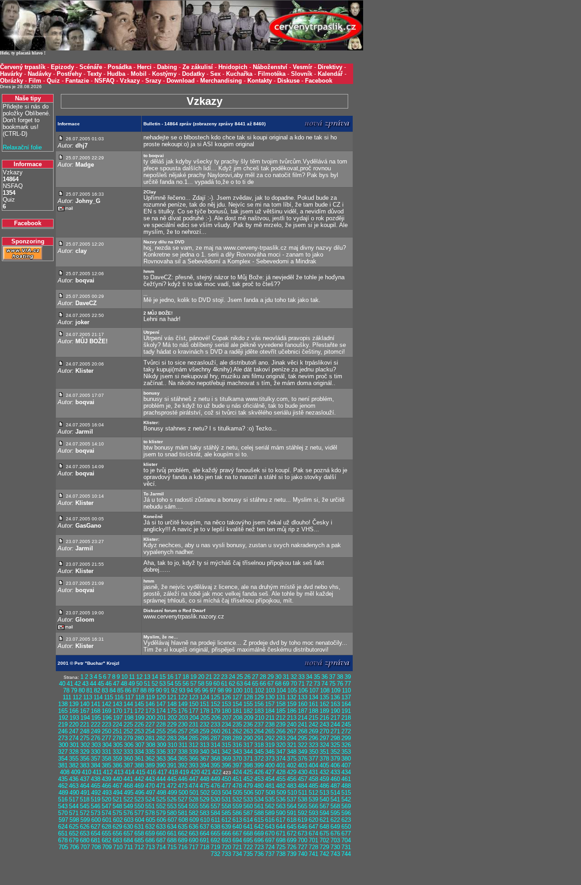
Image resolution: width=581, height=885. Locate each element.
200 (150, 717)
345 (259, 751)
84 (112, 690)
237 (259, 724)
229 (172, 724)
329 (84, 751)
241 (302, 724)
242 (313, 724)
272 (346, 731)
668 (248, 833)
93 (182, 690)
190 (335, 710)
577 (139, 813)
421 (206, 772)
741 (313, 853)
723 (259, 847)
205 (205, 717)
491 (85, 792)
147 (161, 704)
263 (248, 731)
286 (204, 738)
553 (172, 806)
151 (204, 704)
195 (96, 717)
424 (237, 772)
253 (139, 731)
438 (95, 779)
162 (324, 704)
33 (301, 676)
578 (150, 813)
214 (302, 717)
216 (324, 717)
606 (161, 819)
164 (346, 704)
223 (106, 724)
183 (259, 710)
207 (226, 717)
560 (248, 806)
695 (248, 840)
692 (215, 840)
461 (346, 779)
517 (74, 799)
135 (324, 697)
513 (324, 792)
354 (63, 758)
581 (182, 813)
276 (95, 738)
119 (150, 697)
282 (161, 738)
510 (292, 792)
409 (75, 772)
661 (172, 833)
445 (172, 779)
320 (281, 745)
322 (302, 745)
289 (237, 738)
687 (161, 840)
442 (139, 779)
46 (108, 683)
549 (128, 806)
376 (302, 758)
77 (348, 683)
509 (281, 792)
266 (281, 731)
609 (194, 819)
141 (95, 704)
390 (161, 765)
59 (209, 683)
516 (63, 799)
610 (205, 819)
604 (139, 819)
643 (270, 826)
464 (84, 785)
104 (281, 690)
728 (313, 847)
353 (346, 751)
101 (248, 690)
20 (201, 676)
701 (313, 840)
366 (193, 758)
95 (197, 690)
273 (63, 738)
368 (215, 758)
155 (248, 704)
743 (335, 853)
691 (204, 840)
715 (172, 847)
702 (324, 840)
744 (346, 853)
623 (346, 819)
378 (324, 758)
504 (226, 792)
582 (193, 813)
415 (140, 772)
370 (237, 758)
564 (291, 806)
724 (270, 847)
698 (281, 840)
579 (161, 813)
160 (302, 704)
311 (182, 745)
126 (226, 697)
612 (226, 819)
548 (117, 806)
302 (85, 745)
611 (215, 819)
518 (84, 799)
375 (291, 758)
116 (118, 697)
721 (237, 847)
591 (291, 813)
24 (232, 676)
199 (139, 717)
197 (118, 717)
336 (161, 751)
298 (335, 738)
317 (248, 745)
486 (324, 785)
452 (248, 779)
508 (270, 792)
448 (204, 779)
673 (302, 833)
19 (193, 676)
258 (193, 731)
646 (302, 826)
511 (302, 792)
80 (82, 690)
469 (139, 785)
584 (215, 813)
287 (215, 738)
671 (281, 833)
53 (162, 683)
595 (335, 813)
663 (193, 833)
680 (84, 840)
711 (128, 847)
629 (117, 826)
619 (302, 819)
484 (302, 785)
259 (204, 731)
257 (182, 731)
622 (335, 819)
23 (224, 676)
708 (96, 847)
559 (237, 806)
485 (313, 785)
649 (335, 826)
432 (324, 772)
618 (291, 819)
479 (248, 785)
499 (172, 792)
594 (324, 813)
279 (128, 738)
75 (332, 683)
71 (301, 683)
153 (226, 704)
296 (313, 738)
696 (259, 840)
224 (117, 724)
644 (281, 826)
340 (204, 751)
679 (74, 840)
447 (193, 779)
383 (84, 765)
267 (291, 731)
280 (139, 738)
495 (128, 792)
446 (182, 779)
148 (172, 704)
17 (178, 676)
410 (86, 772)
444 (161, 779)
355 (74, 758)
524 (150, 799)
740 (302, 853)
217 (335, 717)
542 (346, 799)
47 (116, 683)
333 (128, 751)
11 (132, 676)
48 (124, 683)
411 (97, 772)
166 (74, 710)
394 (204, 765)
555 (193, 806)
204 (194, 717)
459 (324, 779)
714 (161, 847)
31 (286, 676)
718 (204, 847)
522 (128, 799)
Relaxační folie (22, 147)
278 (117, 738)
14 (155, 676)
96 (205, 690)
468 (128, 785)
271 (335, 731)
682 (106, 840)
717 (193, 847)
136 (335, 697)
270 (324, 731)
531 (226, 799)
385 (106, 765)
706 (74, 847)
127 (237, 697)
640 (237, 826)
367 (204, 758)
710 (118, 847)
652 (74, 833)
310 (172, 745)
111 (67, 697)
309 (161, 745)
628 (106, 826)
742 (324, 853)
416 (151, 772)
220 (74, 724)
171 (128, 710)
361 (139, 758)
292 (270, 738)
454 (270, 779)
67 (270, 683)
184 (270, 710)
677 (346, 833)
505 (237, 792)
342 (226, 751)
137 (346, 697)
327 (63, 751)
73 (317, 683)
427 (270, 772)
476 (215, 785)
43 (85, 683)
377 (313, 758)
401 (281, 765)
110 (346, 690)
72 (309, 683)
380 (346, 758)
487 (335, 785)
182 (248, 710)
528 (193, 799)
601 (107, 819)
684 (128, 840)
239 (281, 724)
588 (259, 813)
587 (248, 813)
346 (270, 751)
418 (173, 772)
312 (193, 745)
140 (84, 704)
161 (313, 704)
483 (291, 785)
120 (161, 697)
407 (346, 765)
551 (150, 806)
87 (136, 690)
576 (128, 813)
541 (335, 799)
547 (106, 806)
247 (74, 731)
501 (194, 792)
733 (226, 853)
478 (237, 785)
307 (139, 745)
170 (117, 710)
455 (281, 779)
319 (270, 745)
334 (139, 751)
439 (106, 779)
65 (255, 683)
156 (259, 704)
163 (335, 704)
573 (95, 813)
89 (151, 690)
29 (270, 676)
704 (346, 840)
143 (117, 704)
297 (324, 738)
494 (118, 792)
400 (270, 765)
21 (209, 676)
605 (150, 819)
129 (259, 697)
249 (95, 731)
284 (182, 738)
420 (195, 772)
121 (172, 697)
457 (302, 779)
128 (248, 697)
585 (226, 813)
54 (170, 683)
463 (74, 785)
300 (63, 745)
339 (193, 751)
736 (259, 853)
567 (324, 806)
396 (226, 765)
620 (313, 819)
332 (117, 751)
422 (217, 772)
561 (259, 806)
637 (204, 826)
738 (281, 853)
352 (335, 751)
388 (139, 765)
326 (346, 745)
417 (162, 772)
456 (291, 779)
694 (237, 840)
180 (226, 710)
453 (259, 779)
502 (205, 792)
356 (84, 758)
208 (237, 717)
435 (63, 779)
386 (117, 765)
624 (63, 826)
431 (313, 772)
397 (237, 765)
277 (106, 738)
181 (237, 710)
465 (95, 785)
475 (204, 785)
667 (237, 833)
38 (340, 676)
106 (303, 690)
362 (150, 758)
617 (281, 819)
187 (302, 710)
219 (63, 724)
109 (335, 690)
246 (63, 731)
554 (182, 806)
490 (74, 792)
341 (215, 751)
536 (281, 799)
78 (66, 690)
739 (291, 853)
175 (172, 710)
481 (270, 785)
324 (324, 745)
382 (74, 765)
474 (193, 785)
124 (204, 697)
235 (237, 724)
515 (346, 792)
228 (161, 724)
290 (248, 738)
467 (117, 785)
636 (193, 826)
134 (313, 697)
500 (183, 792)
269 (313, 731)
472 (172, 785)
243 (324, 724)
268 (302, 731)
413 (118, 772)
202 (172, 717)
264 (259, 731)
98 (220, 690)
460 (335, 779)
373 (270, 758)
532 (237, 799)
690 (193, 840)
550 (139, 806)
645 (291, 826)
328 (74, 751)
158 (281, 704)
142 (106, 704)
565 (302, 806)
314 (215, 745)
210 (259, 717)
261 (226, 731)
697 (270, 840)
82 (97, 690)
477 (226, 785)
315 (226, 745)
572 (84, 813)
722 (248, 847)
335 (150, 751)
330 (95, 751)
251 (117, 731)
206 (216, 717)
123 (193, 697)
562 (270, 806)
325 (335, 745)
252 (128, 731)
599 (85, 819)
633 (161, 826)
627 (95, 826)
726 (291, 847)
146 (150, 704)
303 (96, 745)
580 (172, 813)
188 (313, 710)
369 (226, 758)
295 (302, 738)
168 (95, 710)
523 (139, 799)
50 (139, 683)
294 (291, 738)
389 (150, 765)
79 (74, 690)
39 (348, 676)
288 (226, 738)
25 (239, 676)
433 (335, 772)
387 (128, 765)
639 (226, 826)
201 (161, 717)
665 (215, 833)
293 (281, 738)
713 (150, 847)
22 (216, 676)
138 (63, 704)
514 (335, 792)
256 (172, 731)
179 (215, 710)
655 (106, 833)
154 (237, 704)
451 (237, 779)
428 (281, 772)
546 (95, 806)
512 (313, 792)
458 (313, 779)
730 (335, 847)
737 (270, 853)
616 (270, 819)
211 (270, 717)
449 (215, 779)
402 (291, 765)
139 (74, 704)
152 (215, 704)
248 (84, 731)
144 (128, 704)
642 (259, 826)
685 (139, 840)
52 (155, 683)
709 (107, 847)
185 (281, 710)
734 (237, 853)
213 (291, 717)
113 (87, 697)
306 (128, 745)
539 (313, 799)
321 (291, 745)
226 (139, 724)
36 (324, 676)
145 (139, 704)
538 (302, 799)
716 (182, 847)
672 (291, 833)
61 (224, 683)
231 (193, 724)
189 (324, 710)
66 (263, 683)
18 (185, 676)
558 (226, 806)
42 (77, 683)
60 (216, 683)
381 (63, 765)
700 (302, 840)
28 (263, 676)
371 (248, 758)
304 (107, 745)
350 (313, 751)
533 (248, 799)
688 (172, 840)
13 (147, 676)
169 (106, 710)
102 (259, 690)
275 (84, 738)
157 (270, 704)
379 (335, 758)
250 (106, 731)
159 (291, 704)
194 (85, 717)
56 (185, 683)
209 (248, 717)
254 (150, 731)
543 (63, 806)
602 (118, 819)
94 (190, 690)
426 (259, 772)
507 (259, 792)
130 (270, 697)
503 (216, 792)
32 (293, 676)
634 (172, 826)
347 (281, 751)
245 (346, 724)
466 (106, 785)
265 (270, 731)
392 (182, 765)
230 (182, 724)
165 (63, 710)
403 (302, 765)
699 (291, 840)
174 (161, 710)
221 (84, 724)
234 (226, 724)
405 (324, 765)
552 (161, 806)
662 (182, 833)
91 (166, 690)
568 (335, 806)
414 (129, 772)
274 (74, 738)
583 (204, 813)
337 (172, 751)
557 (215, 806)
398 (248, 765)
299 (346, 738)
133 (302, 697)
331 (106, 751)
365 (182, 758)
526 (172, 799)
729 (324, 847)
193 (74, 717)
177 (193, 710)
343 (237, 751)
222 (95, 724)
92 (174, 690)
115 (108, 697)
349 (302, 751)
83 (105, 690)
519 (95, 799)
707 (85, 847)
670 (270, 833)
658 (139, 833)
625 (74, 826)
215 (313, 717)
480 (259, 785)
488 (346, 785)
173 (150, 710)
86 (128, 690)
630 (128, 826)
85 (120, 690)
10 (124, 676)
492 (96, 792)
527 (182, 799)
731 (346, 847)
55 (178, 683)
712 (139, 847)
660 (161, 833)
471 (161, 785)
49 (131, 683)
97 (213, 690)
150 (193, 704)
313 (204, 745)
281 (150, 738)
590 (281, 813)
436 (74, 779)
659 (150, 833)
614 (248, 819)
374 (281, 758)
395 (215, 765)
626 (84, 826)
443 (150, 779)
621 (324, 819)
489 (63, 792)
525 (161, 799)
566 (313, 806)
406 (335, 765)
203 (183, 717)
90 (159, 690)
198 (128, 717)
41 (70, 683)
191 (346, 710)
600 (96, 819)
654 (95, 833)
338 (182, 751)
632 (150, 826)
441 (128, 779)
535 (270, 799)
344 (248, 751)
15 (162, 676)
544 (74, 806)
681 (95, 840)
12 (139, 676)
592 (302, 813)
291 (259, 738)
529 (204, 799)
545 (84, 806)
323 (313, 745)
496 (139, 792)
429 (291, 772)
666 (226, 833)
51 (147, 683)
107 (314, 690)
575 (117, 813)
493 (107, 792)
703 (335, 840)
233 (215, 724)
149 (182, 704)
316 (237, 745)
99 (228, 690)
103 (270, 690)
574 (106, 813)
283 (172, 738)
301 (74, 745)
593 (313, 813)
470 (150, 785)
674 (313, 833)
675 (324, 833)
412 (108, 772)
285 (193, 738)
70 (293, 683)
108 (325, 690)
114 (98, 697)
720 (226, 847)
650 (346, 826)
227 (150, 724)
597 (63, 819)
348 (291, 751)
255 (161, 731)
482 (281, 785)
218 (346, 717)
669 (259, 833)
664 (204, 833)
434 (346, 772)
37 (332, 676)
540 (324, 799)
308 (150, 745)
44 (93, 683)
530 (215, 799)
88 (143, 690)
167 (84, 710)
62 (232, 683)
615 (259, 819)
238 (270, 724)
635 (182, 826)
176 (182, 710)
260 (215, 731)
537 (291, 799)
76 (340, 683)
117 (129, 697)
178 (204, 710)
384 (95, 765)
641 (248, 826)
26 (247, 676)
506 (248, 792)
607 (172, 819)
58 (201, 683)
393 (193, 765)
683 (117, 840)
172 (139, 710)
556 (204, 806)
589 (270, 813)
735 (248, 853)
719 (215, 847)
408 (64, 772)
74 (324, 683)
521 (117, 799)
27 (255, 676)
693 (226, 840)
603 (128, 819)
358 (106, 758)
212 (281, 717)
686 (150, 840)
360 (128, 758)
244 (335, 724)
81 (89, 690)
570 (63, 813)
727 (302, 847)
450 (226, 779)
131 (281, 697)
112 (77, 697)
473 (182, 785)
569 (346, 806)
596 (346, 813)
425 (248, 772)
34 (309, 676)
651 (63, 833)
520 (106, 799)
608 (183, 819)
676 (335, 833)
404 (313, 765)
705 (63, 847)
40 (62, 683)
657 (128, 833)
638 (215, 826)
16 (170, 676)
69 (286, 683)
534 (259, 799)
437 (84, 779)
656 (117, 833)
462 (63, 785)
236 (248, 724)
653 (84, 833)
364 (172, 758)
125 (215, 697)
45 (101, 683)
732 (215, 853)
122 (182, 697)
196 (107, 717)
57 (193, 683)
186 (291, 710)
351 (324, 751)
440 (117, 779)
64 (247, 683)
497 (150, 792)
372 (259, 758)
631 (139, 826)
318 (259, 745)
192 (63, 717)
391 (172, 765)
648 (324, 826)
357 (95, 758)
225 (128, 724)
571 (74, 813)
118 (139, 697)
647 (313, 826)
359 (117, 758)
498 (161, 792)
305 (118, 745)
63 (239, 683)
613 (237, 819)
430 (302, 772)
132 (291, 697)
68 (278, 683)
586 (237, 813)
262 (237, 731)
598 (74, 819)
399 (259, 765)
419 (184, 772)
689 (182, 840)
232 (204, 724)
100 (237, 690)
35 (317, 676)
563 (281, 806)
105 (292, 690)
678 (63, 840)
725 (281, 847)
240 (291, 724)
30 (278, 676)
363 (161, 758)
